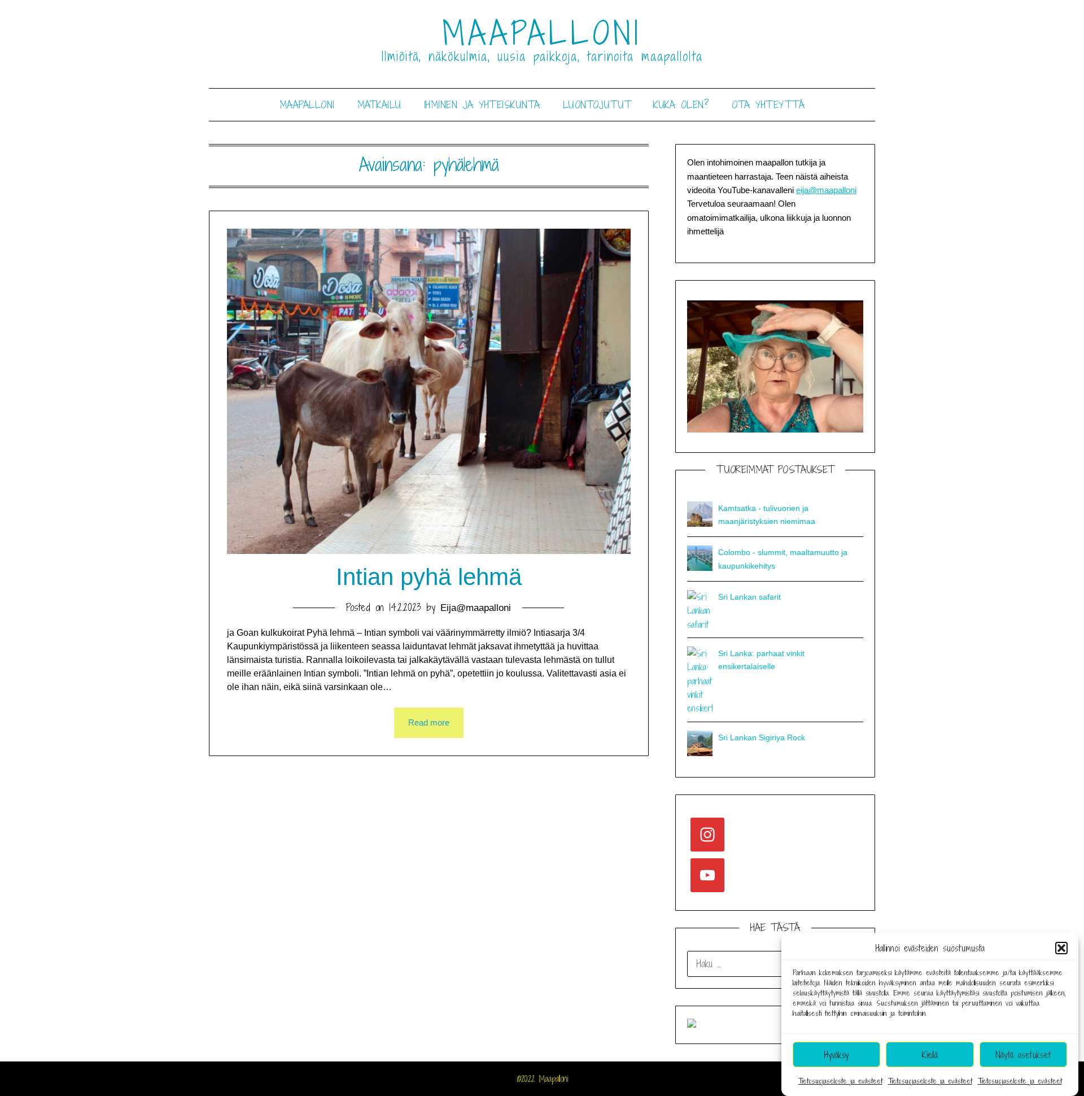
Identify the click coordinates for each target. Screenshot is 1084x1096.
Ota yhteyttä (768, 105)
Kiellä (930, 1055)
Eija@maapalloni (475, 607)
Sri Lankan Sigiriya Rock (761, 737)
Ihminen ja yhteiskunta (482, 105)
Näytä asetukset (1023, 1055)
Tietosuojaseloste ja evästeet (840, 1081)
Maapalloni (307, 105)
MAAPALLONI (542, 33)
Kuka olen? (681, 105)
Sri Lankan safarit (749, 596)
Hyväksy (836, 1055)
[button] (1061, 948)
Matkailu (379, 105)
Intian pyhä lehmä (429, 577)
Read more (428, 722)
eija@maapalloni (826, 190)
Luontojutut (597, 105)
